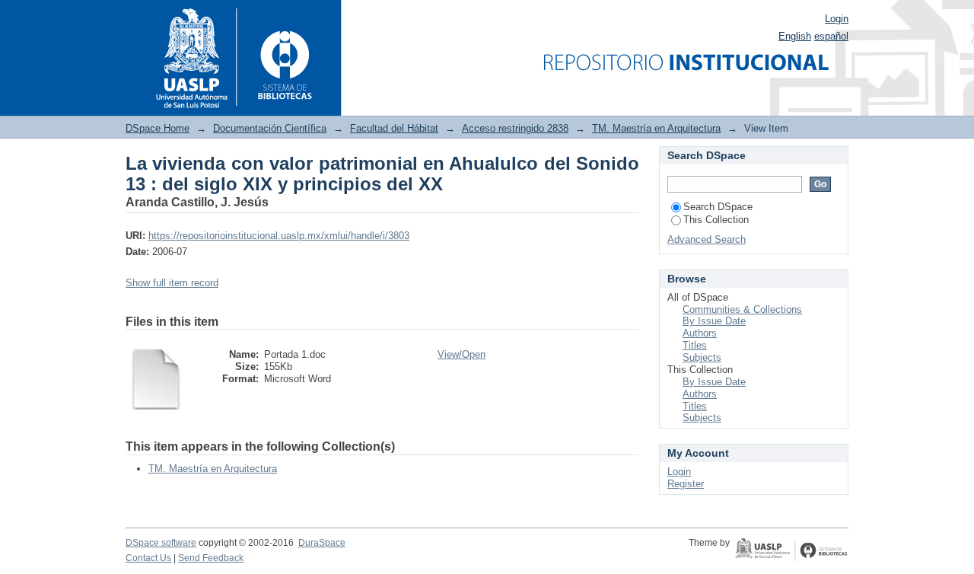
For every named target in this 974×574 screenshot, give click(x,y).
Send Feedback (211, 558)
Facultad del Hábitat (394, 128)
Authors (700, 333)
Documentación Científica (269, 128)
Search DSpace (718, 206)
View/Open (461, 354)
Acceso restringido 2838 (515, 128)
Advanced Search (706, 239)
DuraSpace (321, 542)
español (831, 36)
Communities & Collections (742, 309)
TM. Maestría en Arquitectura (656, 128)
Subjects (702, 357)
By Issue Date (714, 321)
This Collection (716, 219)
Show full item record (172, 283)
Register (685, 483)
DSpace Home (157, 128)
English (794, 36)
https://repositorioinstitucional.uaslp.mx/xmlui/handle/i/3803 (278, 235)
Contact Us (148, 558)
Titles (695, 345)
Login (836, 18)
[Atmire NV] (791, 551)
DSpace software (161, 542)
